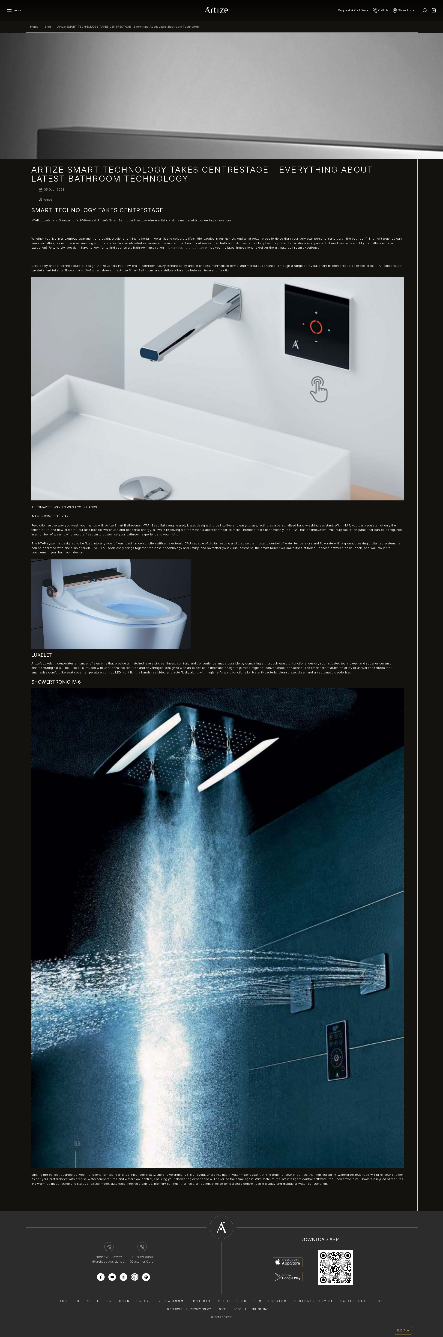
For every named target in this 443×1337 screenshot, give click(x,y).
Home (34, 26)
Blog (48, 26)
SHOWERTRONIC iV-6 (56, 682)
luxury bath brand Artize (185, 247)
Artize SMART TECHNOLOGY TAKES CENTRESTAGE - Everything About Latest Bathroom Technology (128, 26)
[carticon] (433, 10)
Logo (238, 1309)
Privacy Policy (200, 1309)
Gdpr (222, 1309)
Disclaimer (174, 1309)
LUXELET (41, 655)
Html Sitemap (259, 1309)
